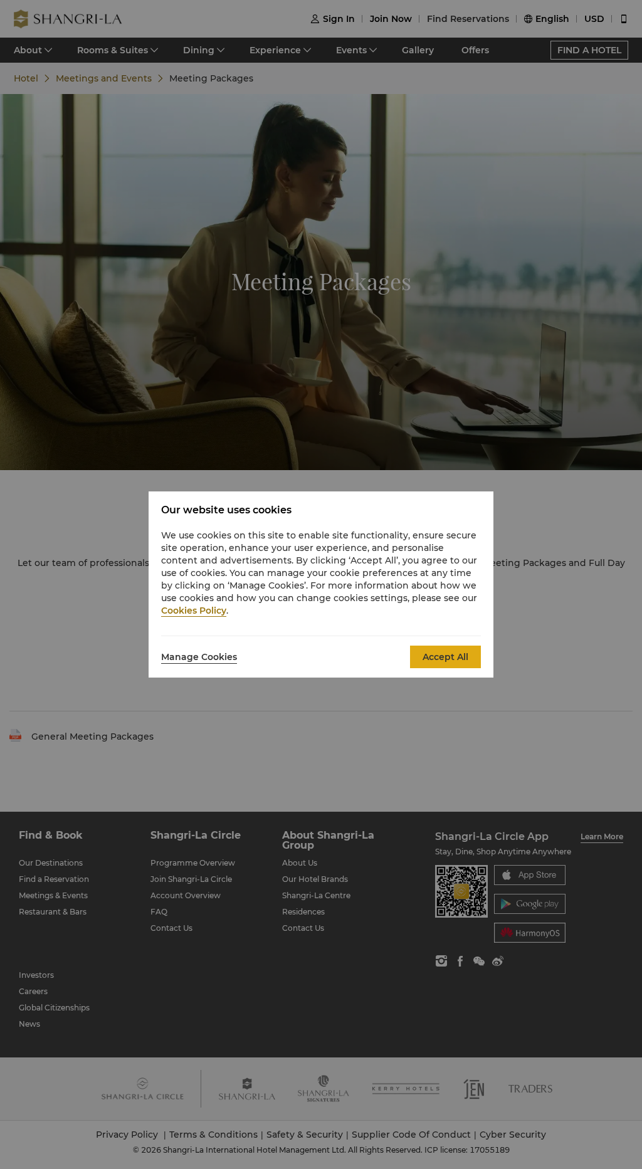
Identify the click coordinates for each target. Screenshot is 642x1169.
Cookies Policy (193, 610)
